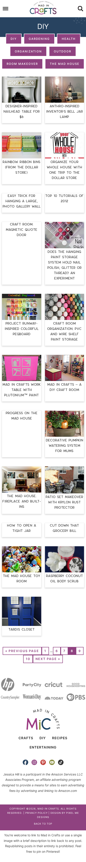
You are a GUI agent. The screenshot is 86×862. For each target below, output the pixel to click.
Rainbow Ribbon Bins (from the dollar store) (21, 167)
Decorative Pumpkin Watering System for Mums (64, 445)
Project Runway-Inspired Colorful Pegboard (22, 329)
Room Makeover (22, 63)
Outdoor (62, 51)
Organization (28, 51)
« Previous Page (22, 651)
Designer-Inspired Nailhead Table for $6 (22, 111)
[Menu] (5, 8)
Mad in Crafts (43, 7)
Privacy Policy (36, 812)
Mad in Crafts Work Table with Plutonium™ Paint (21, 390)
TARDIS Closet (21, 629)
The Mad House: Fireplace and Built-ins (21, 501)
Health (69, 38)
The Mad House (64, 63)
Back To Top (43, 823)
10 (28, 659)
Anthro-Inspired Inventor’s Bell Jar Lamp (64, 111)
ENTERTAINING (43, 747)
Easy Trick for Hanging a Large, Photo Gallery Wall (22, 201)
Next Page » (48, 659)
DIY (14, 38)
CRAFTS (26, 738)
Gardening (39, 38)
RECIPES (59, 738)
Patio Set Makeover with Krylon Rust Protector (64, 502)
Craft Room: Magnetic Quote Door (21, 229)
